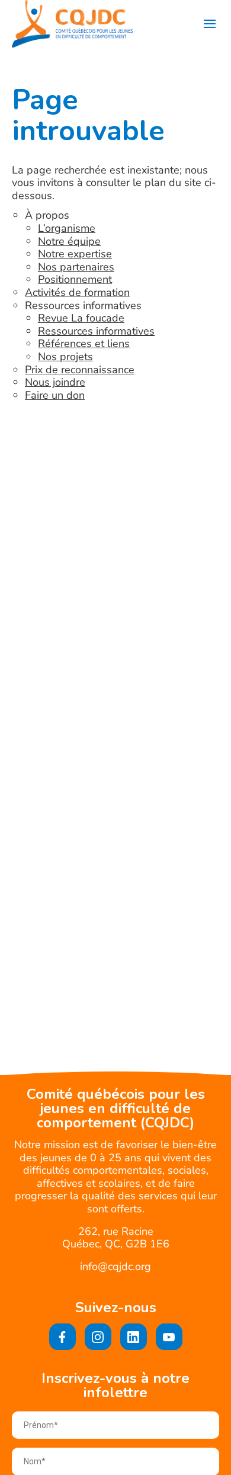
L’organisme (66, 228)
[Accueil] (72, 24)
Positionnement (75, 279)
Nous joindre (55, 382)
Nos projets (65, 356)
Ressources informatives (96, 331)
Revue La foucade (81, 318)
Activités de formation (77, 292)
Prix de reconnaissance (79, 370)
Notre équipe (69, 241)
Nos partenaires (76, 267)
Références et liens (84, 343)
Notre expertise (75, 254)
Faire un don (55, 395)
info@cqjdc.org (115, 1266)
